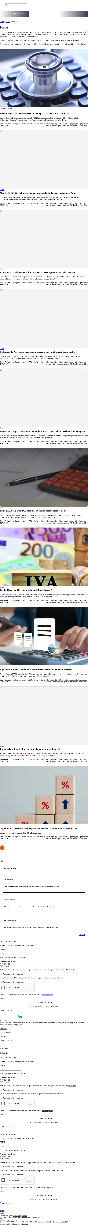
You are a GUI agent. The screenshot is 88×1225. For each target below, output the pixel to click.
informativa (72, 970)
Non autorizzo (18, 974)
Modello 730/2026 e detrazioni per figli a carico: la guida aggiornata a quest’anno (38, 193)
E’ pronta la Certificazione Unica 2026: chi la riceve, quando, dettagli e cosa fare (37, 272)
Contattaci (3, 1036)
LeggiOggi (6, 964)
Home (2, 22)
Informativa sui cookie (20, 1224)
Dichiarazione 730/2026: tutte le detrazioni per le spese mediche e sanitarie (34, 113)
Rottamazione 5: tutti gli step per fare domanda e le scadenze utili (30, 749)
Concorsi (5, 966)
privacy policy (47, 995)
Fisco (8, 22)
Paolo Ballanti (5, 124)
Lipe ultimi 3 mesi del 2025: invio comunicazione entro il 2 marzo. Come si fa (36, 669)
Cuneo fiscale (33, 14)
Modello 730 (16, 14)
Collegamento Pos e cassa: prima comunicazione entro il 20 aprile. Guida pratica (38, 352)
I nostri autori (5, 1033)
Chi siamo (3, 1029)
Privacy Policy (5, 1224)
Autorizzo (6, 974)
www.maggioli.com (20, 1216)
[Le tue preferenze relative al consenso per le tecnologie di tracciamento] (12, 1221)
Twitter (83, 44)
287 (2, 861)
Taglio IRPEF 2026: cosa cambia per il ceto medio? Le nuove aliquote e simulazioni (39, 828)
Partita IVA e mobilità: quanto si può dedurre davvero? (26, 590)
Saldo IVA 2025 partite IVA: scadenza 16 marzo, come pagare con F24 (33, 511)
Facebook (76, 44)
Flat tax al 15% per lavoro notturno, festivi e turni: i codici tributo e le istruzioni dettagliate (42, 431)
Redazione (4, 600)
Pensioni (24, 14)
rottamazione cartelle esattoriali (49, 14)
